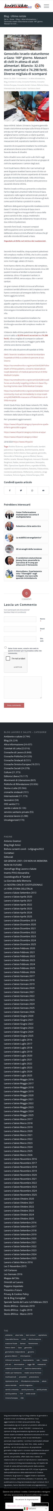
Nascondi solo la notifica (19, 1506)
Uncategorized (11, 819)
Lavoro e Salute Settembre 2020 (20, 1238)
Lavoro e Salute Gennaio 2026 (19, 1011)
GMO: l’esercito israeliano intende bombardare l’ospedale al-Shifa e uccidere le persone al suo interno (24, 357)
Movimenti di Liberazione (17, 780)
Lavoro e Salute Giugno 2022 (18, 1023)
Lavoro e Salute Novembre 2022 (20, 1182)
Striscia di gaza (19, 475)
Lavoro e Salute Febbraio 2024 (19, 964)
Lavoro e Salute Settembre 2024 (20, 1254)
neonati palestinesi (27, 462)
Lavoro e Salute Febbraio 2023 (19, 960)
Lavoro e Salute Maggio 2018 (19, 1087)
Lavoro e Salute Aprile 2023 (18, 908)
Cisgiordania (19, 450)
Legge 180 (31, 1364)
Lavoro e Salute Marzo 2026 (18, 1154)
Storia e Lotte (21, 88)
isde (38, 1360)
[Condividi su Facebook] (9, 490)
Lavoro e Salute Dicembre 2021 (20, 928)
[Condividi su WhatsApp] (32, 490)
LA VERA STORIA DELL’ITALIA (18, 888)
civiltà (23, 1339)
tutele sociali (30, 1394)
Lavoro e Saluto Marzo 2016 (18, 1262)
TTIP (21, 1394)
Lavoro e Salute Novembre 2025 (20, 1194)
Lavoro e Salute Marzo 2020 (18, 1131)
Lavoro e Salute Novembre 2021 (20, 1178)
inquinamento (28, 1360)
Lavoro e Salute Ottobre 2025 (19, 1218)
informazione (25, 1356)
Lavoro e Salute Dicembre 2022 (20, 932)
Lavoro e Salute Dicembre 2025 (20, 944)
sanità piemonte (27, 1389)
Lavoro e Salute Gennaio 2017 (19, 976)
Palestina (33, 468)
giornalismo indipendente (15, 1352)
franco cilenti (10, 1347)
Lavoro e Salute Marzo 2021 (18, 1135)
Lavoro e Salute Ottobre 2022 (19, 1206)
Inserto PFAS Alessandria (16, 872)
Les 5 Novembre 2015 (15, 1266)
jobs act (8, 1364)
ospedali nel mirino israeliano (16, 468)
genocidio (42, 453)
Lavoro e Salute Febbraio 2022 (19, 956)
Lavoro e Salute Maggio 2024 (19, 1111)
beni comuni (30, 1335)
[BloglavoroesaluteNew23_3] (22, 6)
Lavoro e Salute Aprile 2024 (18, 912)
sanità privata (42, 1389)
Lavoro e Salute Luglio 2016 (18, 1039)
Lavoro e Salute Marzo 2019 (18, 1127)
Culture (33, 85)
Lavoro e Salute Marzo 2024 (18, 1147)
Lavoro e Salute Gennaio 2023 (19, 999)
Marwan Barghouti (24, 459)
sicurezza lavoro (12, 815)
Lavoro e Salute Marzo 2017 (18, 1119)
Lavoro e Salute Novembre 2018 (20, 1166)
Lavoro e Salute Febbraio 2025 (19, 968)
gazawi (34, 453)
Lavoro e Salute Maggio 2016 (19, 1079)
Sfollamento (28, 472)
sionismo (37, 472)
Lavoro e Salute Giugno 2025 (18, 1035)
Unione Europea (32, 475)
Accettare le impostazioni (26, 1499)
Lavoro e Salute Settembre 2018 (20, 1230)
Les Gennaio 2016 (13, 1274)
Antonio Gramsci (12, 840)
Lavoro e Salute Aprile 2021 (18, 900)
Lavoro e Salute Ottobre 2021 (19, 1202)
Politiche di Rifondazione (16, 784)
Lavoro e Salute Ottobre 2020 (19, 1198)
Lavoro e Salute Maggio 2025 (19, 1115)
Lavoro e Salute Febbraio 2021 (19, 952)
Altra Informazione (38, 78)
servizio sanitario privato (16, 811)
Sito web (41, 639)
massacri (37, 459)
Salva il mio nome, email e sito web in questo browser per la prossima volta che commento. (25, 650)
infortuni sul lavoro (12, 1360)
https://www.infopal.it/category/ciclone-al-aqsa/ (25, 432)
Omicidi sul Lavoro (13, 1282)
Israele (13, 459)
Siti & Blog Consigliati (14, 1298)
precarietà (22, 1377)
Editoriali (8, 856)
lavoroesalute (19, 1364)
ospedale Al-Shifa (38, 465)
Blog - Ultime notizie (15, 16)
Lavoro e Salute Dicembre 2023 (20, 936)
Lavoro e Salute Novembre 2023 (20, 1186)
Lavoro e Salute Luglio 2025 (18, 1075)
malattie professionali (13, 1368)
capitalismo (42, 1335)
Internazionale (9, 88)
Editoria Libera (42, 85)
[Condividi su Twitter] (20, 490)
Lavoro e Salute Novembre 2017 (20, 1162)
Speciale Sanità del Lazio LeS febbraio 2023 (26, 1302)
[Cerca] (38, 6)
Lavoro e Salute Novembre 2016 (20, 1158)
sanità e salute (11, 808)
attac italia (19, 1335)
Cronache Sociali (23, 85)
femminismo (33, 1343)
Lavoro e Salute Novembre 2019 (20, 1170)
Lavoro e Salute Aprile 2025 (18, 916)
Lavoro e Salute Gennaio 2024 (19, 1003)
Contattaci (9, 852)
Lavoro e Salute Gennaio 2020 (19, 988)
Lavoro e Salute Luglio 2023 (18, 1067)
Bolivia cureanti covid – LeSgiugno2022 (24, 848)
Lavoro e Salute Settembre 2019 (20, 1234)
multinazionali (10, 1377)
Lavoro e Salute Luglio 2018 (18, 1047)
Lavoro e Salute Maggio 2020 (19, 1095)
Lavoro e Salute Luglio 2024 (18, 1071)
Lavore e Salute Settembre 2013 (20, 892)
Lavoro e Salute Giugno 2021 (18, 1019)
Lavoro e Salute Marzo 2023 (18, 1143)
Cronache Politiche (29, 82)
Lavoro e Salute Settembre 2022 (20, 1246)
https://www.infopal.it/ (23, 441)
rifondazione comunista (30, 1381)
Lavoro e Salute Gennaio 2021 (19, 992)
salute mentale (10, 1385)
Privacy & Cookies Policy (16, 1294)
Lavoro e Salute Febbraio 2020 (19, 948)
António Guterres (16, 446)
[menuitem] (38, 6)
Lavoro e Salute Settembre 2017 (20, 1226)
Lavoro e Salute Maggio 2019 (19, 1091)
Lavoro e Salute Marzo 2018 (18, 1123)
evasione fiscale (11, 1343)
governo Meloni (29, 456)
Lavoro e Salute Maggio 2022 (19, 1103)
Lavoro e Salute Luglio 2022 (18, 1063)
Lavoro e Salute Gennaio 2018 (19, 980)
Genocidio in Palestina (13, 456)
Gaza (28, 453)
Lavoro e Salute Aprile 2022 (18, 904)
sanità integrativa (25, 1385)
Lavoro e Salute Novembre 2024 (20, 1190)
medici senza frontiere (32, 1373)
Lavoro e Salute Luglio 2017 (18, 1043)
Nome (42, 620)
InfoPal (7, 459)
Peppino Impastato (13, 1286)
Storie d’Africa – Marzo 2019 (18, 1313)
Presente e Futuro (13, 1290)
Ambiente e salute (13, 736)
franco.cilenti (35, 88)
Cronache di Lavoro (14, 752)
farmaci (23, 1343)
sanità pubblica (11, 1394)
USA (42, 475)
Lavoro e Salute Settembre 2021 (20, 1242)
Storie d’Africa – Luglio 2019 (18, 1309)
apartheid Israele (31, 446)
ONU (6, 465)
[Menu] (45, 6)
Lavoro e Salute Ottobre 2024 (19, 1214)
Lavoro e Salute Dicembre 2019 (20, 920)
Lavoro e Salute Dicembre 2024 (20, 940)
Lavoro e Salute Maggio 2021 (19, 1099)
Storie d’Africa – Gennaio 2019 (19, 1305)
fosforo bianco (19, 453)
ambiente (9, 1335)
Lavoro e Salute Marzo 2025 (18, 1150)
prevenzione (34, 1377)
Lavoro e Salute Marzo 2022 (18, 1139)
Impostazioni (40, 1506)
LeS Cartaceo (10, 1270)
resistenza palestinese (13, 472)
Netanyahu (39, 462)
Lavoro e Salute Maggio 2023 (19, 1107)
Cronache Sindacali (13, 760)
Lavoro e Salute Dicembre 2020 (20, 924)
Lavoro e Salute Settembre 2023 (20, 1250)
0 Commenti (22, 78)
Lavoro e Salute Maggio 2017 (19, 1083)
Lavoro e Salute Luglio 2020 (18, 1055)
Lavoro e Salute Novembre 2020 (20, 1174)
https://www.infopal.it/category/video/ (21, 437)
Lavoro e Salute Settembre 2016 (20, 1222)
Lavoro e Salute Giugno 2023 (18, 1027)
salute (44, 1381)
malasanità (41, 1364)
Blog (5, 82)
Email (42, 630)
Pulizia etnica (42, 468)
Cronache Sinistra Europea (17, 764)
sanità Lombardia (12, 1389)
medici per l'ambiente (13, 1373)
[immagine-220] (23, 42)
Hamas (40, 456)
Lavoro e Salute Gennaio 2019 (19, 984)
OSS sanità (9, 804)
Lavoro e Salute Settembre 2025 (20, 1258)
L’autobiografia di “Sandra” (17, 876)
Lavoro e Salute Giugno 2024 (18, 1031)
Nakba (15, 462)
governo (31, 1352)
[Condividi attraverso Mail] (43, 490)
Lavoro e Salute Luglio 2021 (18, 1059)
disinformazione (31, 450)
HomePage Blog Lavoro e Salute (20, 868)
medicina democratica (33, 1368)
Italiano (32, 1508)
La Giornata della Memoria (17, 880)
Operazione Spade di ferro (19, 465)
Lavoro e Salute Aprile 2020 (18, 896)
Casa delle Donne (12, 1339)
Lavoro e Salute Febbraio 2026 (19, 972)
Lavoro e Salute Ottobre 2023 (19, 1210)
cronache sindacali (13, 792)
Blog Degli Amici (12, 844)
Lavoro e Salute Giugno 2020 (18, 1015)
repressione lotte (11, 1381)
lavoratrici (9, 800)
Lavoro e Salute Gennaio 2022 (19, 995)
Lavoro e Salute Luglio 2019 (18, 1051)
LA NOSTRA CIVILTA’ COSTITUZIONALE (23, 884)
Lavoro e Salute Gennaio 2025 (19, 1007)
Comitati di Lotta (14, 82)
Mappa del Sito (11, 1278)
